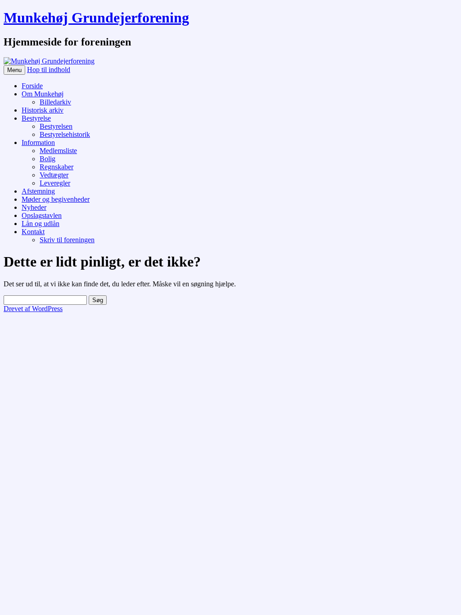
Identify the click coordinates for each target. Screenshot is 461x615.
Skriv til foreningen (67, 240)
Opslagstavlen (42, 215)
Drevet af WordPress (33, 308)
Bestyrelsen (56, 126)
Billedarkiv (55, 102)
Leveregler (55, 183)
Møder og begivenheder (56, 199)
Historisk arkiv (42, 110)
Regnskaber (56, 167)
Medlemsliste (58, 150)
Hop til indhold (48, 69)
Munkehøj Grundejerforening (96, 17)
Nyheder (34, 207)
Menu (14, 70)
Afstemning (38, 191)
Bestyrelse (36, 118)
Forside (32, 86)
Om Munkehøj (42, 94)
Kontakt (33, 231)
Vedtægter (54, 175)
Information (38, 142)
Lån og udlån (40, 223)
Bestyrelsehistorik (65, 134)
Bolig (47, 159)
